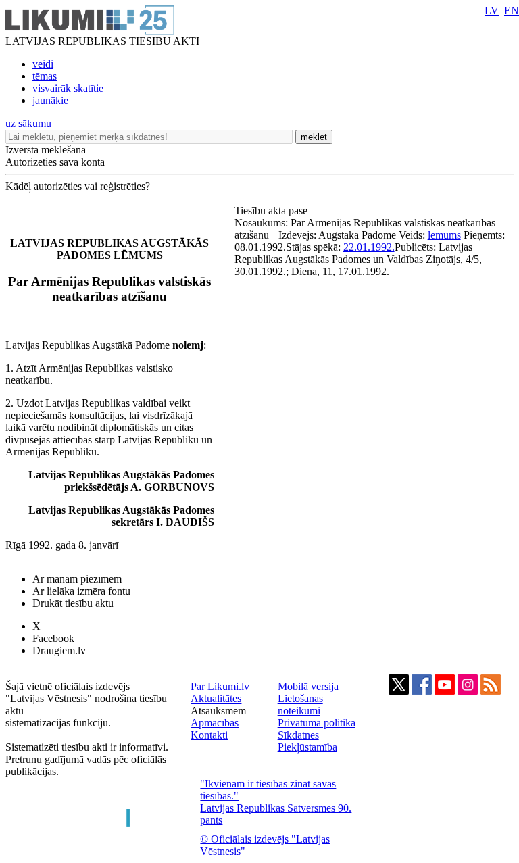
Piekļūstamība (307, 747)
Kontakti (209, 735)
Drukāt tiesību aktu (73, 603)
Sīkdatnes (298, 735)
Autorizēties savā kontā (55, 162)
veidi (42, 64)
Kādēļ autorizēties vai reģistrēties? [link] (77, 186)
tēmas (44, 76)
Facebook (53, 638)
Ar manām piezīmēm (77, 579)
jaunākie (50, 100)
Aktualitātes (216, 698)
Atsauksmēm (218, 710)
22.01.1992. (369, 247)
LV (492, 10)
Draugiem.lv (59, 650)
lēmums (444, 235)
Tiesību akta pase (272, 210)
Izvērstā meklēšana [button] (45, 149)
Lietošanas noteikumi (300, 704)
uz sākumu (28, 123)
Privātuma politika (316, 723)
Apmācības (215, 723)
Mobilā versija (308, 686)
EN (511, 10)
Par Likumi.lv (220, 686)
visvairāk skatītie (67, 88)
